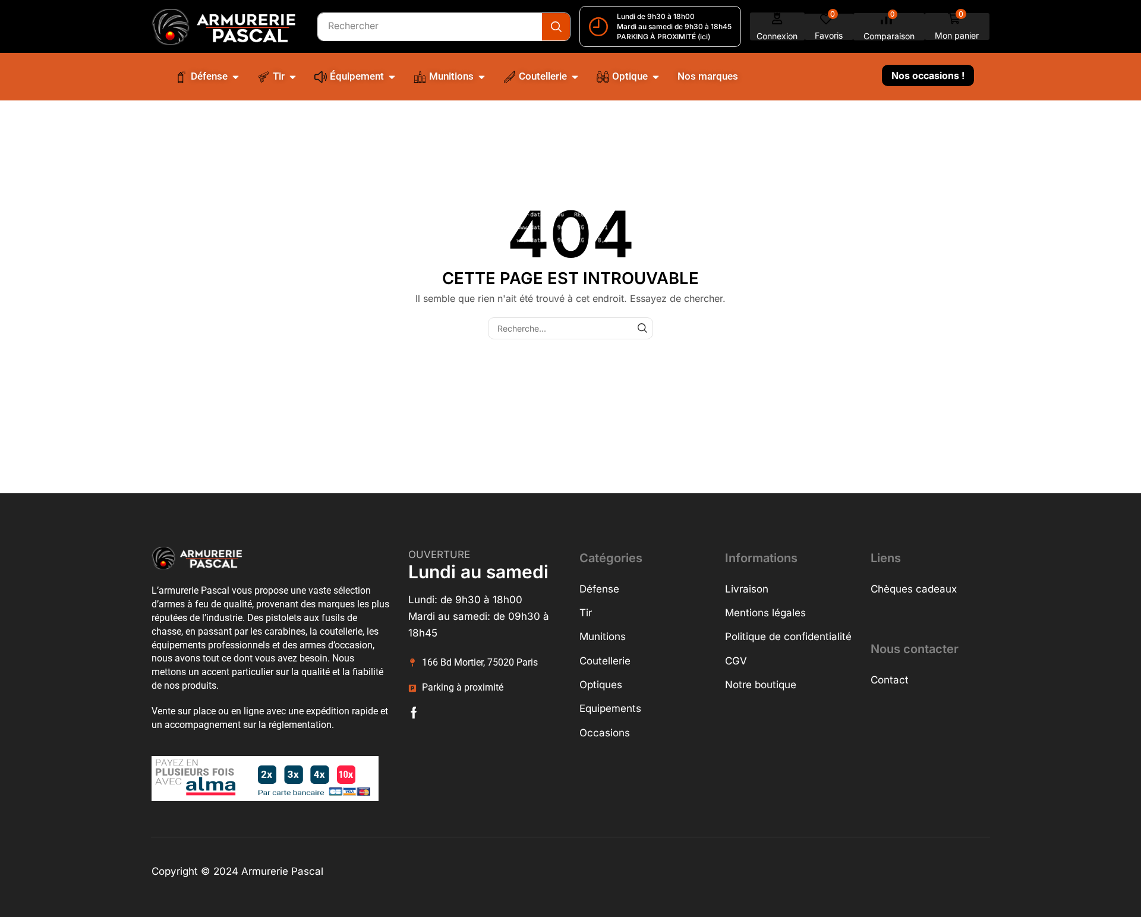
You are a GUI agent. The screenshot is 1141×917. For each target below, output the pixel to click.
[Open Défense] (236, 76)
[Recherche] (556, 26)
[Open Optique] (656, 76)
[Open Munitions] (482, 76)
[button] (777, 26)
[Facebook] (414, 713)
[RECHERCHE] (642, 328)
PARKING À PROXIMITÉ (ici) (663, 36)
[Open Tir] (293, 76)
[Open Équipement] (392, 76)
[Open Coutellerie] (575, 76)
